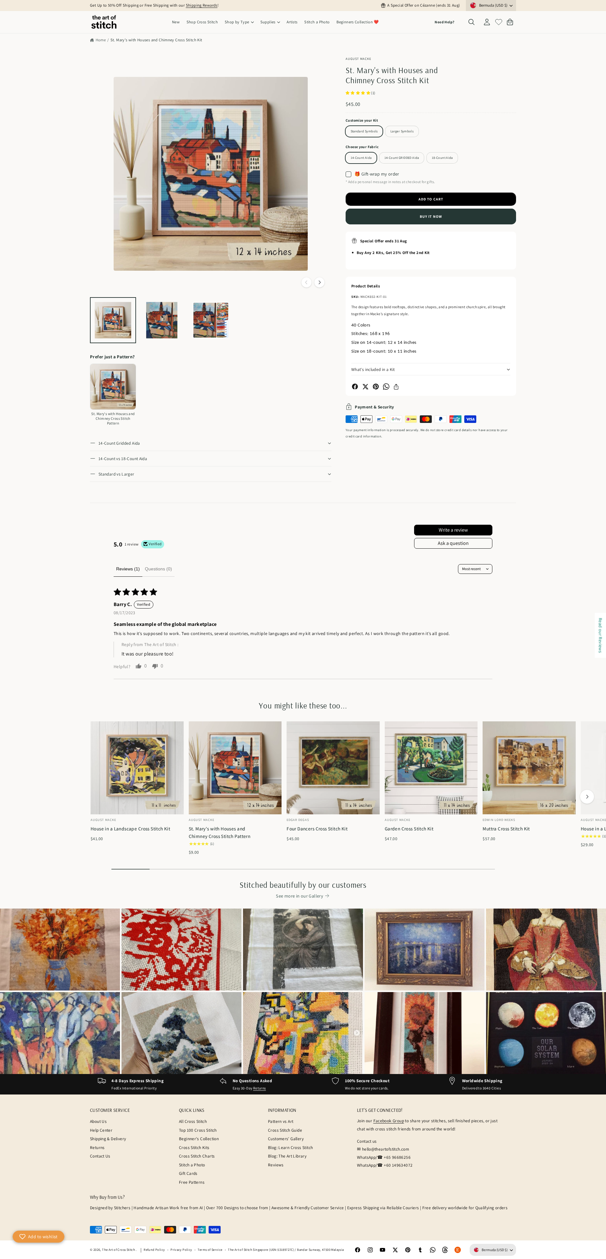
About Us (98, 1121)
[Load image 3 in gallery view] (211, 320)
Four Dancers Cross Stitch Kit (317, 828)
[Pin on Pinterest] (375, 386)
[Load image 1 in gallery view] (113, 320)
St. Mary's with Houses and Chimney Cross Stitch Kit (156, 40)
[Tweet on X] (365, 386)
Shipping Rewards (201, 5)
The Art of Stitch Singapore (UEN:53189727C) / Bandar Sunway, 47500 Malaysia (286, 1249)
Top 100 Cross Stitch (198, 1130)
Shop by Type (237, 22)
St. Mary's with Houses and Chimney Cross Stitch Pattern (220, 832)
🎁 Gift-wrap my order (376, 174)
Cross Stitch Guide (285, 1130)
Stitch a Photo (192, 1165)
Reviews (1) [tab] (128, 568)
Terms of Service (210, 1249)
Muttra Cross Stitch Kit (506, 828)
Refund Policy (154, 1249)
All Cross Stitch (193, 1121)
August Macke (358, 58)
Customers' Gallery (286, 1138)
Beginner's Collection (199, 1138)
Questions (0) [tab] (158, 568)
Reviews (276, 1165)
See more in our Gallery (299, 896)
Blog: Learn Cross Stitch (290, 1147)
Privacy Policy (181, 1249)
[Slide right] (319, 282)
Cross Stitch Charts (197, 1156)
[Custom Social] (457, 1250)
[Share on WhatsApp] (386, 386)
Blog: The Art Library (287, 1156)
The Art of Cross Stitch (119, 1249)
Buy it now (431, 216)
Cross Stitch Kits (194, 1147)
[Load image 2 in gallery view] (162, 320)
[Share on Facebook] (355, 386)
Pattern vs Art (280, 1121)
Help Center (101, 1130)
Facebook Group (388, 1120)
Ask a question (453, 543)
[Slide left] (306, 282)
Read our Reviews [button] (600, 635)
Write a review (453, 530)
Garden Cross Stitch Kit (409, 828)
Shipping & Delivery (108, 1138)
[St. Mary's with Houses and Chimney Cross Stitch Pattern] (113, 387)
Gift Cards (188, 1173)
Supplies (268, 22)
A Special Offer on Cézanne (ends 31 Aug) (423, 5)
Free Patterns (192, 1182)
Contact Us (100, 1156)
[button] (239, 22)
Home (101, 40)
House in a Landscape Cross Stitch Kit (130, 828)
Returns (259, 1088)
